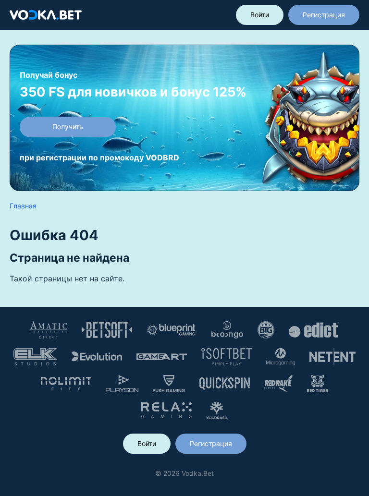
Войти (259, 15)
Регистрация (324, 15)
